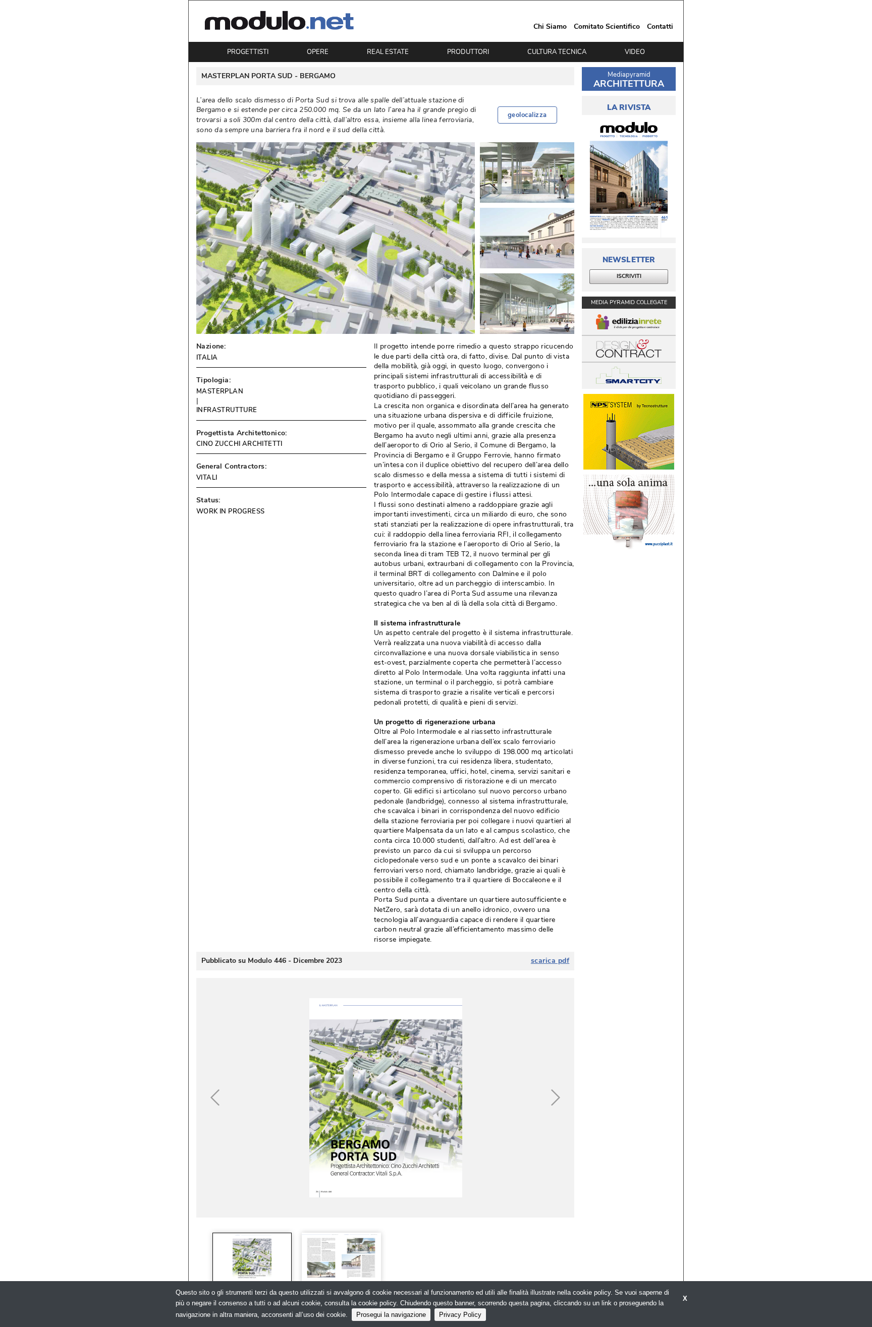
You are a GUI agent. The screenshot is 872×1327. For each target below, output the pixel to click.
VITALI (206, 477)
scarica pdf (550, 961)
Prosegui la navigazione (391, 1314)
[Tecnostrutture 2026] (629, 432)
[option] (252, 1258)
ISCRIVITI (629, 276)
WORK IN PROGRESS (230, 511)
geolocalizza (527, 115)
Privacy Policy (460, 1314)
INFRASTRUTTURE (226, 410)
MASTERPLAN (219, 391)
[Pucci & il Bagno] (629, 512)
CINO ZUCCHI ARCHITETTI (239, 443)
